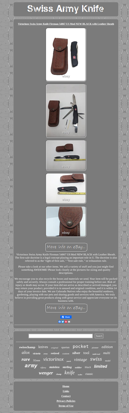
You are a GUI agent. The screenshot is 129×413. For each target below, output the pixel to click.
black (88, 367)
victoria (36, 353)
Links (66, 391)
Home (65, 386)
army (31, 366)
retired (55, 353)
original (54, 347)
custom (65, 353)
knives (43, 347)
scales (80, 374)
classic (89, 374)
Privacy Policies (66, 400)
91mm (36, 360)
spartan (65, 347)
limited (100, 366)
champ (58, 374)
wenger (46, 372)
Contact (66, 396)
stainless (54, 367)
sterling (67, 367)
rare (26, 359)
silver (76, 353)
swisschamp (27, 347)
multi (106, 353)
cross (46, 354)
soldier (78, 367)
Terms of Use (65, 405)
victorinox (53, 359)
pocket (81, 346)
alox (26, 352)
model (107, 361)
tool (86, 353)
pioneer (95, 347)
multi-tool (96, 354)
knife (69, 372)
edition (107, 347)
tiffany (43, 367)
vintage (80, 359)
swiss (96, 359)
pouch (69, 361)
